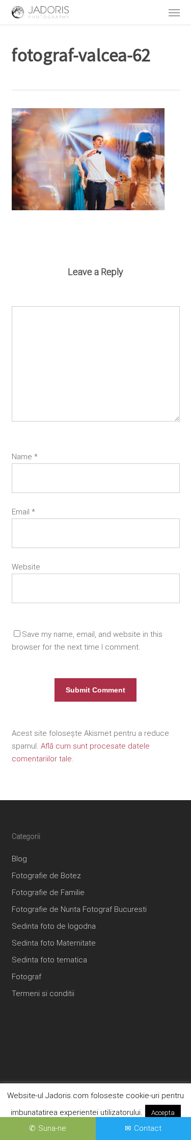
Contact (147, 1128)
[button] (174, 12)
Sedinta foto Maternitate (54, 943)
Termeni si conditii (43, 993)
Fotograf (26, 976)
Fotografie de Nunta (46, 909)
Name (25, 456)
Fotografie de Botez (46, 875)
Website (26, 567)
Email (23, 511)
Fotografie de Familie (48, 892)
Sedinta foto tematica (49, 959)
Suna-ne (52, 1128)
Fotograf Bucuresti (115, 909)
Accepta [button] (163, 1113)
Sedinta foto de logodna (54, 926)
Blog (19, 858)
